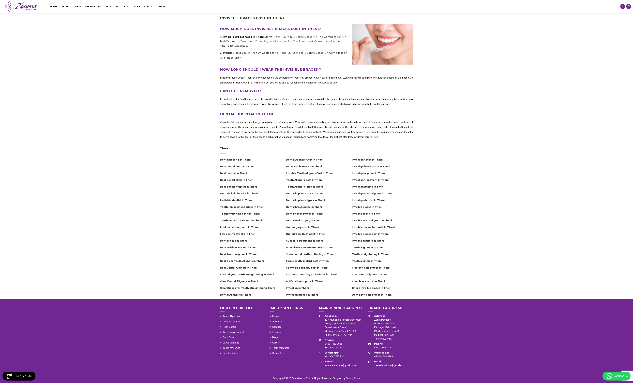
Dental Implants (231, 321)
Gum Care (228, 337)
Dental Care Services (87, 6)
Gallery (138, 6)
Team (125, 6)
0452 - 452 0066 (333, 343)
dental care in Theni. (368, 137)
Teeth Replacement (233, 332)
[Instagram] (629, 6)
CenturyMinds (353, 378)
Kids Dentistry (230, 353)
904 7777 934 (23, 376)
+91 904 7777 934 (342, 334)
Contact (163, 6)
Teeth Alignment (232, 316)
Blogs (275, 337)
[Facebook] (622, 6)
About (65, 6)
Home (53, 6)
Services (277, 326)
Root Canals (229, 326)
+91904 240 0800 (383, 356)
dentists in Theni (358, 122)
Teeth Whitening (231, 347)
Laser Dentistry (231, 342)
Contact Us (278, 353)
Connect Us (620, 376)
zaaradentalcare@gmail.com (340, 365)
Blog (150, 6)
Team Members (280, 347)
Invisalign (111, 6)
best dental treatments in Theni (276, 132)
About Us (277, 321)
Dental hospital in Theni (239, 122)
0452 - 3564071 (382, 347)
